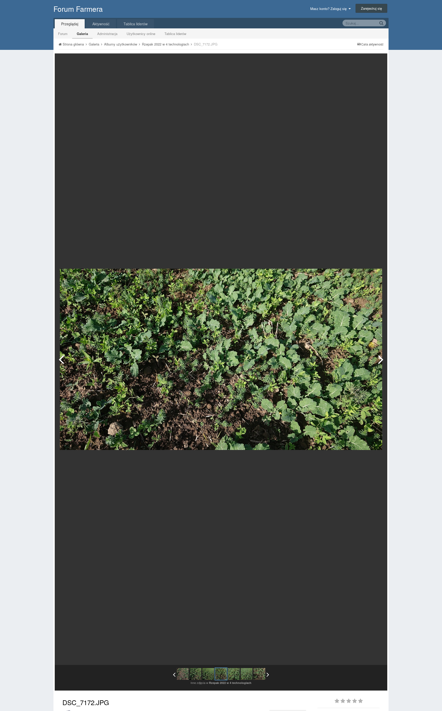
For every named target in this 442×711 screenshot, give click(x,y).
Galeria (82, 33)
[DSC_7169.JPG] (183, 674)
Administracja (107, 33)
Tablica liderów (175, 33)
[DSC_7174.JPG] (246, 674)
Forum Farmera (78, 9)
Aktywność (100, 23)
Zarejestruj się (371, 8)
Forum (63, 33)
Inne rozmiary (357, 61)
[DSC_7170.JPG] (195, 674)
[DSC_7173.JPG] (380, 359)
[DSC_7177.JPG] (259, 674)
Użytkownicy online (141, 33)
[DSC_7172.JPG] (221, 674)
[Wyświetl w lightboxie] (378, 61)
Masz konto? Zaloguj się (329, 8)
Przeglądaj (69, 23)
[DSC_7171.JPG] (61, 359)
